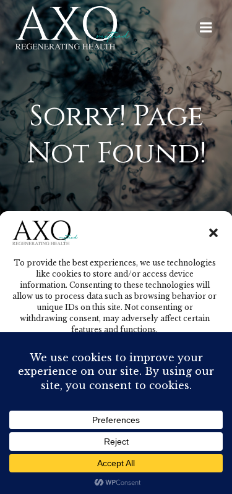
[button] (213, 233)
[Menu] (206, 27)
